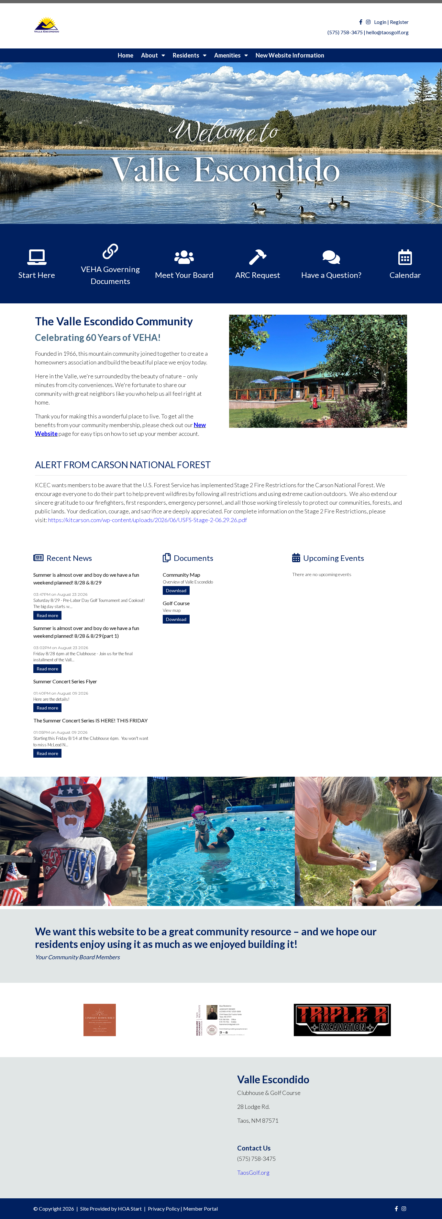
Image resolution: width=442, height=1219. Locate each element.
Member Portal (200, 1208)
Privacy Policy (164, 1208)
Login (380, 22)
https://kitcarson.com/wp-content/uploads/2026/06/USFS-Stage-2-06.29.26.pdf (147, 519)
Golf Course (176, 603)
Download (176, 590)
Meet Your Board (184, 274)
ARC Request (257, 274)
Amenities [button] (228, 55)
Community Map (181, 575)
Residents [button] (186, 55)
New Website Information (290, 55)
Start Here (36, 274)
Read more (47, 615)
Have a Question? (331, 274)
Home (125, 55)
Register (399, 22)
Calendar (405, 274)
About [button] (150, 55)
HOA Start (130, 1208)
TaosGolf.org (253, 1172)
